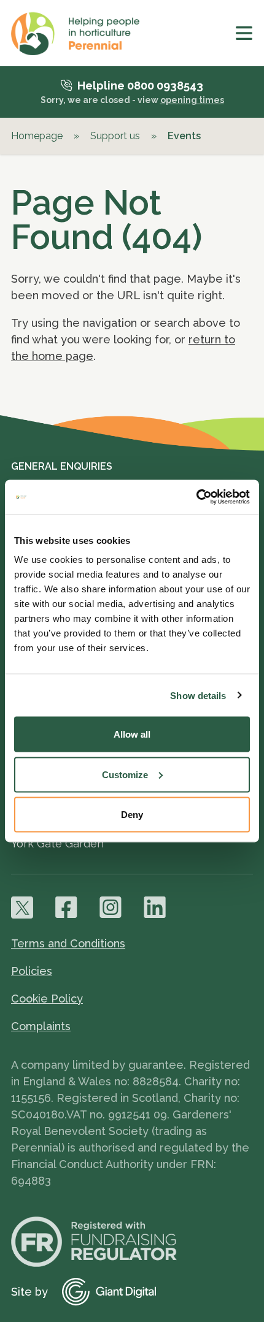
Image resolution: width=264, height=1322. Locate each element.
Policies (31, 971)
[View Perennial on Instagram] (110, 907)
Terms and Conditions (68, 943)
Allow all (132, 734)
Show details (198, 695)
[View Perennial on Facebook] (66, 907)
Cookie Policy (47, 998)
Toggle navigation (244, 33)
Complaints (41, 1026)
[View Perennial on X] (22, 907)
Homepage (37, 136)
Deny (132, 814)
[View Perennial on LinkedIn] (155, 907)
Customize (125, 774)
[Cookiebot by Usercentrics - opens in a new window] (196, 497)
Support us (115, 136)
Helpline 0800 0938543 (140, 85)
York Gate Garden (57, 843)
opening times (192, 100)
